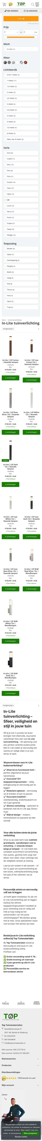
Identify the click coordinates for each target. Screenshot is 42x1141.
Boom (10, 272)
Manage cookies (21, 1136)
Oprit (10, 301)
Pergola (11, 266)
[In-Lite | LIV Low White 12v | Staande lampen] (10, 503)
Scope (11, 223)
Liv (8, 200)
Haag (10, 278)
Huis (10, 295)
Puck (10, 217)
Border (11, 248)
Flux (10, 176)
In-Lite (11, 49)
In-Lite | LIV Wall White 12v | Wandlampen (10, 623)
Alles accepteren (30, 1133)
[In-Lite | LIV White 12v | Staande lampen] (31, 398)
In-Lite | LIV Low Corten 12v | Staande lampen (31, 362)
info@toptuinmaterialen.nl (14, 1043)
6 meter (11, 122)
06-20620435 (31, 11)
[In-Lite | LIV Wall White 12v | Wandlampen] (10, 607)
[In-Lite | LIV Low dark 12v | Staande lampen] (31, 503)
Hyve (10, 194)
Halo (10, 188)
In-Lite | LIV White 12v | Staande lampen (31, 414)
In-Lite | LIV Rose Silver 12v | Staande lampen (10, 414)
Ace (10, 153)
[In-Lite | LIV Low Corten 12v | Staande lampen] (31, 346)
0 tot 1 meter (13, 75)
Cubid (11, 159)
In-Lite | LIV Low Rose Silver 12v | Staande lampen (11, 571)
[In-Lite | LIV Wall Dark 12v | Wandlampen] (10, 659)
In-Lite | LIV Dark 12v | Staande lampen (10, 466)
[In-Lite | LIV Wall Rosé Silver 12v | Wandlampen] (31, 555)
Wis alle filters (33, 24)
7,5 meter (12, 127)
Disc (10, 164)
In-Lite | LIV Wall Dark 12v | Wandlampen (10, 675)
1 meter (11, 80)
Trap (10, 307)
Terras (10, 289)
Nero (10, 211)
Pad (9, 284)
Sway (10, 229)
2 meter (11, 92)
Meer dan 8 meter (15, 139)
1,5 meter (12, 86)
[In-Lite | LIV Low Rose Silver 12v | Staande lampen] (10, 555)
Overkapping (13, 260)
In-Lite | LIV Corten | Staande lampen (10, 361)
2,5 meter (12, 98)
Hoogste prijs (8, 329)
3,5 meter (12, 110)
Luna (10, 206)
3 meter (11, 104)
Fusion (11, 182)
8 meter (11, 133)
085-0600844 (12, 11)
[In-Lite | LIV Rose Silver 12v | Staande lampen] (10, 398)
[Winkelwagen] (4, 5)
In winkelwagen (10, 378)
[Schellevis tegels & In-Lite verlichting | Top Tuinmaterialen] (21, 4)
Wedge (11, 235)
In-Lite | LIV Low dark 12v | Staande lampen (31, 519)
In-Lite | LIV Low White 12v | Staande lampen (11, 519)
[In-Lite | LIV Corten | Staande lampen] (10, 346)
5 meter (11, 116)
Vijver (10, 254)
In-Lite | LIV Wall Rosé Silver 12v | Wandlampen (31, 571)
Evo (10, 170)
